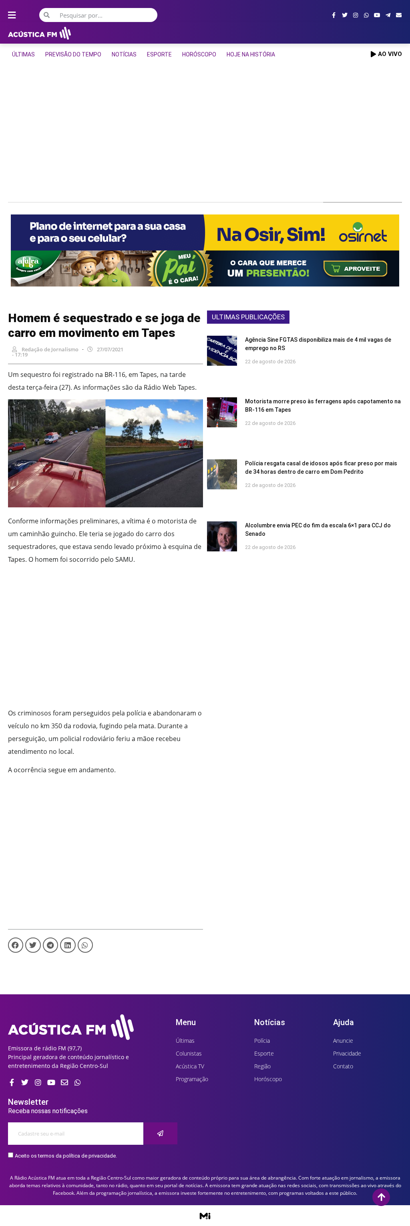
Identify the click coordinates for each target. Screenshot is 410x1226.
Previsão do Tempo (73, 54)
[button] (15, 945)
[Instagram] (355, 15)
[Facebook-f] (334, 15)
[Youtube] (377, 15)
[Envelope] (399, 15)
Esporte (159, 54)
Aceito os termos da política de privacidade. (66, 1156)
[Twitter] (345, 15)
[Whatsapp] (366, 15)
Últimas (23, 54)
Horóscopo (199, 54)
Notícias (124, 54)
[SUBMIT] (161, 1133)
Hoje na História (251, 54)
